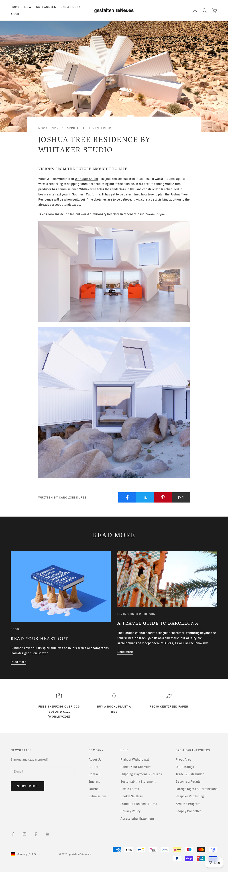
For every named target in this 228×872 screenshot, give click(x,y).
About (16, 14)
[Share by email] (181, 497)
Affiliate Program (188, 804)
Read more (18, 662)
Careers (94, 767)
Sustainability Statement (138, 782)
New (28, 6)
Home (15, 6)
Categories (46, 6)
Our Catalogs (185, 767)
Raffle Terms (129, 789)
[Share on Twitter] (145, 497)
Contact (94, 774)
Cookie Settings (131, 796)
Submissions (98, 796)
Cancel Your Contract (135, 767)
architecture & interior (89, 128)
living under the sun (136, 614)
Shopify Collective (188, 811)
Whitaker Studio (86, 179)
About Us (95, 759)
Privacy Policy (130, 811)
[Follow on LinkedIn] (47, 834)
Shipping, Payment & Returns (141, 774)
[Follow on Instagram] (24, 834)
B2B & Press (71, 6)
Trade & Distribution (190, 774)
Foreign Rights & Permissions (196, 789)
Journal (94, 789)
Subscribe (27, 786)
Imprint (94, 782)
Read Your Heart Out (39, 638)
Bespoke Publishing (190, 796)
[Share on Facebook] (127, 497)
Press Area (183, 759)
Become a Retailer (189, 782)
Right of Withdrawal (134, 759)
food (15, 629)
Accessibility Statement (137, 819)
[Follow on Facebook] (13, 834)
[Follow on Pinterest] (36, 834)
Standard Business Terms (138, 804)
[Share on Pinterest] (163, 497)
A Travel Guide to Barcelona (157, 623)
